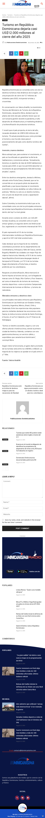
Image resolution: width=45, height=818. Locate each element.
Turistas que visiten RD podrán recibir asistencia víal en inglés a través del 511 (29, 435)
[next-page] (7, 469)
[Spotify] (28, 798)
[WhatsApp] (26, 53)
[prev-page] (3, 469)
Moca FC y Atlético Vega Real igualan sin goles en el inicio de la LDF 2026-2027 (29, 604)
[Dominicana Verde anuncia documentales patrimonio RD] (8, 461)
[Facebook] (11, 53)
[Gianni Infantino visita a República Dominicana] (8, 629)
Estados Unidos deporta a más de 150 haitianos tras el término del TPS (29, 719)
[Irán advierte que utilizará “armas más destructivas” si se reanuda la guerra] (8, 707)
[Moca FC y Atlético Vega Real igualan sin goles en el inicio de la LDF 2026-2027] (8, 605)
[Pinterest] (21, 53)
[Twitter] (16, 53)
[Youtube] (22, 798)
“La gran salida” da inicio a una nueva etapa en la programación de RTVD (29, 658)
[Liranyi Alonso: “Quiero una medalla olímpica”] (8, 593)
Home (4, 15)
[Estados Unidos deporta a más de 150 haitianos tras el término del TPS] (8, 720)
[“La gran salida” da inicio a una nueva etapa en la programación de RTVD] (8, 658)
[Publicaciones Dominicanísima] (3, 42)
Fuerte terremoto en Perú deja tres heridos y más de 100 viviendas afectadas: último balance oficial (28, 672)
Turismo (10, 15)
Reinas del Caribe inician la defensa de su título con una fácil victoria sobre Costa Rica (29, 616)
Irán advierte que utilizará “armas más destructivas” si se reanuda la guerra (29, 706)
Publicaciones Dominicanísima (17, 42)
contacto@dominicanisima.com (25, 750)
